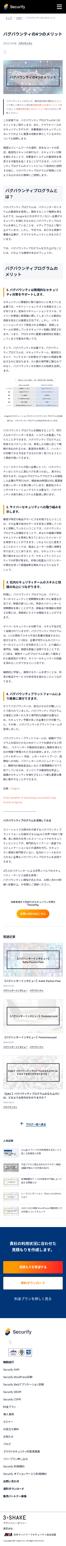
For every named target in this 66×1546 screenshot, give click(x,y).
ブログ (19, 18)
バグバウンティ (25, 43)
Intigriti (15, 788)
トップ (9, 18)
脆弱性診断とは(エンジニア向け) (34, 109)
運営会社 (8, 1528)
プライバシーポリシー (15, 1523)
